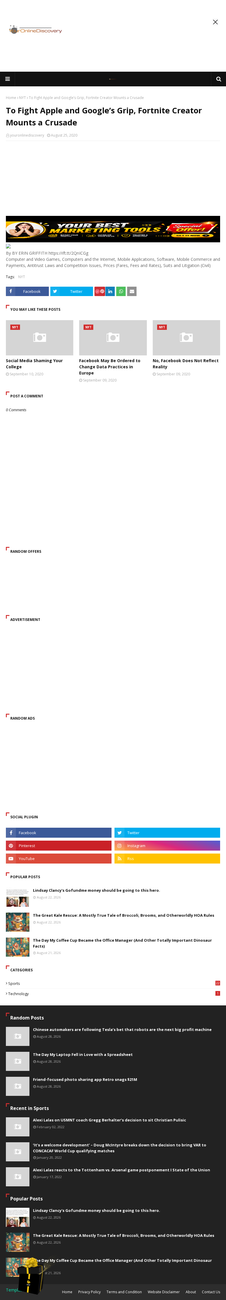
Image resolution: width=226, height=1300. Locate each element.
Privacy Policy (89, 1291)
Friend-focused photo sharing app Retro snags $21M (85, 1079)
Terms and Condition (124, 1291)
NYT (22, 97)
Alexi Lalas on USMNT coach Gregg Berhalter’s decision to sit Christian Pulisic (109, 1120)
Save (99, 291)
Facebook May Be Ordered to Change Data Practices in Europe (109, 367)
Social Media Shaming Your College (34, 363)
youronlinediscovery (27, 135)
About (191, 1291)
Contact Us (211, 1291)
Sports (114, 983)
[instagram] (167, 846)
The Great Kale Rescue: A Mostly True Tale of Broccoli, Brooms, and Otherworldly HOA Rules (123, 915)
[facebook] (59, 833)
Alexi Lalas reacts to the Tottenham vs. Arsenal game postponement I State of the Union (121, 1170)
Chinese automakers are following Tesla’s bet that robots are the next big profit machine (122, 1029)
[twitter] (167, 833)
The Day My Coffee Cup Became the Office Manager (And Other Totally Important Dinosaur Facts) (122, 943)
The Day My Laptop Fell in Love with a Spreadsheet (83, 1054)
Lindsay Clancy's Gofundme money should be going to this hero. (96, 890)
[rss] (167, 859)
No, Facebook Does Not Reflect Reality (186, 363)
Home (11, 97)
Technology (113, 993)
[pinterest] (59, 846)
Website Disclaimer (164, 1291)
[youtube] (59, 859)
